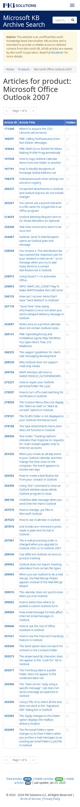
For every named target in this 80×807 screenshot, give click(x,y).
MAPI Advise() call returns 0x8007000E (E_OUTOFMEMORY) (40, 374)
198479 (9, 179)
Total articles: (14, 779)
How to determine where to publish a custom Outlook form (38, 604)
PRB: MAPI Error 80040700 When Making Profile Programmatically (40, 151)
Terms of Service (30, 799)
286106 (9, 500)
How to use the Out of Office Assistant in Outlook (37, 628)
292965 (9, 716)
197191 (9, 169)
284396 (9, 486)
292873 (9, 656)
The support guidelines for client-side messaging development (40, 354)
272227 (9, 382)
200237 (9, 189)
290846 (9, 626)
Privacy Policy (51, 799)
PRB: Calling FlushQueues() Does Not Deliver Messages (39, 141)
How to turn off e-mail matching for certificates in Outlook (41, 394)
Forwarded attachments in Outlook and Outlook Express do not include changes (41, 192)
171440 (9, 129)
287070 (9, 510)
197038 (9, 159)
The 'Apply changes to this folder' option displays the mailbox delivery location (40, 719)
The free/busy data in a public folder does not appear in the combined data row (37, 674)
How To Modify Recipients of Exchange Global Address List (37, 171)
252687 (9, 324)
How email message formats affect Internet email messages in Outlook (41, 616)
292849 (9, 646)
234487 (9, 237)
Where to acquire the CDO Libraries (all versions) (36, 130)
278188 (9, 426)
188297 (9, 139)
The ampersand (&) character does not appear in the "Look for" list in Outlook (41, 660)
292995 (9, 730)
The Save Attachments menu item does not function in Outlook (40, 428)
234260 (9, 227)
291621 (9, 636)
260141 (9, 334)
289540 (9, 554)
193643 (9, 149)
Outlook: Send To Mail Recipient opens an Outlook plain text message (39, 241)
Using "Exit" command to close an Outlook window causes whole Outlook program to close (40, 489)
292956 (9, 702)
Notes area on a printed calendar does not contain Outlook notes (40, 326)
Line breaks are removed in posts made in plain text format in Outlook (40, 530)
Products (24, 69)
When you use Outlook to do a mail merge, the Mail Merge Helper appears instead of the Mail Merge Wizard (41, 580)
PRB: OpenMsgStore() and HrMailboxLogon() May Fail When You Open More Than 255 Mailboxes (40, 340)
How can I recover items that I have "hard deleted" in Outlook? (39, 298)
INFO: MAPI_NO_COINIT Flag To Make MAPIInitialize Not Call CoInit (41, 288)
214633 (9, 217)
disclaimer (57, 52)
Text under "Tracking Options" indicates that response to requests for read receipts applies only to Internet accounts (41, 442)
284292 (9, 475)
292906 (9, 684)
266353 (9, 352)
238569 (9, 251)
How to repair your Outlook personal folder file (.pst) (36, 384)
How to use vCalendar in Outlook (39, 520)
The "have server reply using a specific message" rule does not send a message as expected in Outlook (39, 690)
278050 (9, 402)
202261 (9, 203)
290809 (9, 612)
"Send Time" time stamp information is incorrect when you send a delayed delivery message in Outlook (41, 312)
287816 (9, 526)
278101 (9, 416)
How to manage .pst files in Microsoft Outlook (36, 512)
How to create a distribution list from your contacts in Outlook (38, 477)
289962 (9, 564)
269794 (9, 372)
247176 (9, 306)
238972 (9, 276)
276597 (9, 392)
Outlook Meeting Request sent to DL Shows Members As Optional (40, 219)
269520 (9, 362)
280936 (9, 436)
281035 (9, 454)
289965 (9, 574)
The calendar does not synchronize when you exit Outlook (41, 594)
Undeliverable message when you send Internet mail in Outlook (40, 501)
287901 (9, 540)
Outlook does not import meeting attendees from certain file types (40, 566)
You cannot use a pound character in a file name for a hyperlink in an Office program (40, 207)
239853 (9, 286)
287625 (9, 520)
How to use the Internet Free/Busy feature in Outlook (41, 638)
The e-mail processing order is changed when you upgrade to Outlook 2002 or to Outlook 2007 (40, 544)
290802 (9, 602)
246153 (9, 296)
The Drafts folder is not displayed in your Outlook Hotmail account (41, 418)
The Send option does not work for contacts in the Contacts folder (41, 648)
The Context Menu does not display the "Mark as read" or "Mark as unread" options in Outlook (41, 406)
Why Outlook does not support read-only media (38, 364)
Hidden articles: (44, 779)
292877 (9, 670)
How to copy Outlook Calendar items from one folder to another (40, 161)
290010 (9, 592)
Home (10, 69)
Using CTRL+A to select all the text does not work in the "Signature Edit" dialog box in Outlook (40, 706)
